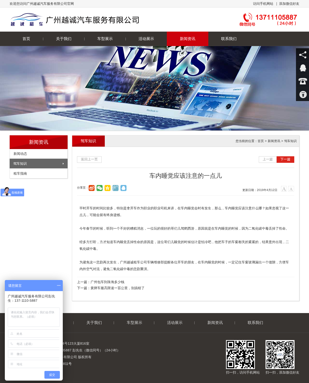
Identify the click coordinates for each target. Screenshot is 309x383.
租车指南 (20, 173)
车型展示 (105, 39)
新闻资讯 (187, 39)
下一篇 (285, 159)
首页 (26, 39)
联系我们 (229, 39)
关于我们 (63, 39)
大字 (284, 189)
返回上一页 (89, 159)
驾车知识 (20, 163)
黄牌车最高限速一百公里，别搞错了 (118, 288)
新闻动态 (20, 154)
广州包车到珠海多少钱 (107, 282)
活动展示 (146, 39)
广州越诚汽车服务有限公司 (93, 19)
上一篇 (268, 159)
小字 (291, 189)
